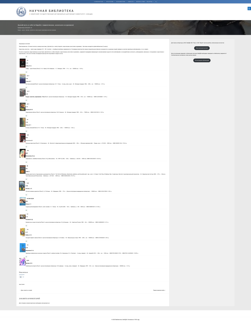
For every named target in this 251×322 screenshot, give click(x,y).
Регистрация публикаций (202, 60)
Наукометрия (120, 1)
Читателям (109, 1)
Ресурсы (149, 1)
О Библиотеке (98, 1)
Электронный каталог (202, 48)
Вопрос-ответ (140, 1)
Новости (131, 1)
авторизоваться (46, 303)
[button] (249, 8)
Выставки (22, 284)
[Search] (156, 1)
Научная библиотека (51, 11)
